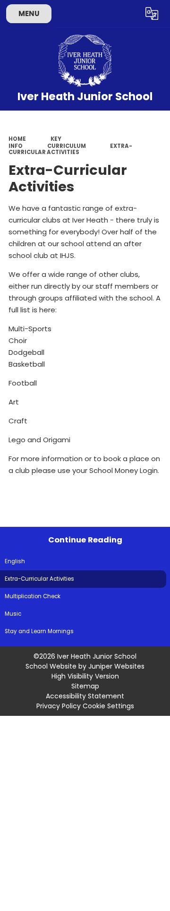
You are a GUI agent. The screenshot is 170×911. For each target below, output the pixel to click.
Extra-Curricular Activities (70, 149)
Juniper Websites (116, 666)
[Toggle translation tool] (152, 13)
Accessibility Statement (85, 696)
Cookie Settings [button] (108, 706)
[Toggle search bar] (129, 13)
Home (17, 139)
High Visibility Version (85, 676)
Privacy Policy (58, 706)
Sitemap (85, 686)
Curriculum (66, 146)
